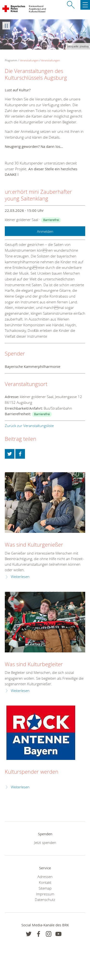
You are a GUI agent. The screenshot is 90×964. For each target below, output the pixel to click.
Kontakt (45, 882)
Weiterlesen (20, 576)
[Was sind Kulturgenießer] (45, 502)
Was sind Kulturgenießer (34, 544)
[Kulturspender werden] (41, 733)
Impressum (45, 894)
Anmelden (45, 231)
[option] (45, 34)
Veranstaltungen (29, 60)
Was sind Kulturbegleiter (34, 664)
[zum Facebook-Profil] (29, 934)
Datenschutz (45, 899)
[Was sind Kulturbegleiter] (45, 622)
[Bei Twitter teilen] (9, 454)
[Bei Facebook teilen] (20, 454)
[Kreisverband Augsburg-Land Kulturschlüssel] (14, 9)
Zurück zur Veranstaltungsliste (29, 425)
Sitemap (45, 888)
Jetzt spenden (45, 842)
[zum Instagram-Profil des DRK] (49, 934)
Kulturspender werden (31, 771)
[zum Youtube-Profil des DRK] (58, 934)
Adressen (45, 876)
